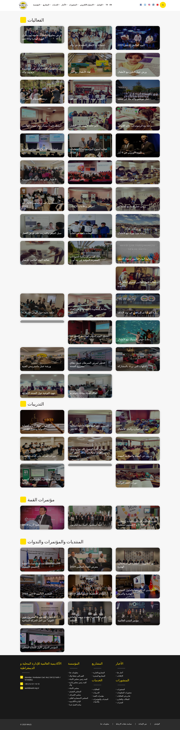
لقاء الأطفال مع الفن (80, 72)
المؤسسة (36, 5)
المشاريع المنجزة (99, 676)
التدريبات (96, 692)
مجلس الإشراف (75, 695)
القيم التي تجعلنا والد (76, 676)
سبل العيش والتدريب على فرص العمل (41, 233)
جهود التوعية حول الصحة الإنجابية (38, 393)
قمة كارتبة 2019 (30, 524)
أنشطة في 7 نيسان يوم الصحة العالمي (41, 125)
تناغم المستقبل (77, 179)
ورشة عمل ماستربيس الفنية (36, 366)
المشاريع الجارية (99, 672)
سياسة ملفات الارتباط (124, 724)
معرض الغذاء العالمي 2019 (84, 566)
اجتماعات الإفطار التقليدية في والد (87, 45)
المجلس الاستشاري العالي (78, 698)
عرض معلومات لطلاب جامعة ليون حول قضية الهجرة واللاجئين (42, 36)
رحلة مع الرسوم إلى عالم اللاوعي (135, 125)
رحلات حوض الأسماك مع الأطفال (134, 339)
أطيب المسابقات (126, 179)
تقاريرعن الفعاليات (123, 696)
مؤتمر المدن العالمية (128, 620)
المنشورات (73, 5)
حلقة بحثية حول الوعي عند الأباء (38, 312)
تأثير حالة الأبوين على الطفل (84, 125)
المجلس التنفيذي (75, 691)
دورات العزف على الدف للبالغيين (39, 455)
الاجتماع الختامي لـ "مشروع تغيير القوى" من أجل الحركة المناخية (38, 618)
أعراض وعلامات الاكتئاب (82, 206)
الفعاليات (96, 689)
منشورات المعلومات (124, 692)
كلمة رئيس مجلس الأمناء (78, 679)
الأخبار (63, 5)
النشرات (120, 702)
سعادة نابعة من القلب (81, 233)
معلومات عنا (73, 672)
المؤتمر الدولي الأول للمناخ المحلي (40, 647)
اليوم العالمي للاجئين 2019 (131, 45)
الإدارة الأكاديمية (75, 701)
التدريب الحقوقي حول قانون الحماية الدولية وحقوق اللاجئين (40, 427)
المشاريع (46, 5)
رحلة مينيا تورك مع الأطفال (131, 233)
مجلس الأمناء (74, 688)
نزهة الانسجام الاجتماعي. (35, 98)
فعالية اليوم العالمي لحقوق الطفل (135, 258)
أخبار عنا (120, 672)
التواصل (100, 5)
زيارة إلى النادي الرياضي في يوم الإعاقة (138, 312)
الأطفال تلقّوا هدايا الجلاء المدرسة (39, 179)
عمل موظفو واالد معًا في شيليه (134, 98)
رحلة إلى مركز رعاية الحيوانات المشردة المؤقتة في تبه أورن (85, 258)
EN (111, 5)
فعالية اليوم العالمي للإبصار (35, 260)
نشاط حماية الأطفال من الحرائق (86, 98)
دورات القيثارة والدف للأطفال (133, 429)
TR (107, 5)
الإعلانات (120, 676)
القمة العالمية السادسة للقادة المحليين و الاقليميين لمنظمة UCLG (137, 523)
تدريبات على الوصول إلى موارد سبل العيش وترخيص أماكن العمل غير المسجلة (88, 452)
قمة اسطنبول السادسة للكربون (86, 524)
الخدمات (55, 5)
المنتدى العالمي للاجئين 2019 (37, 593)
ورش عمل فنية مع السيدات (132, 206)
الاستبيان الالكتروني (87, 5)
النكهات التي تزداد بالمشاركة (132, 366)
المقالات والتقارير (123, 699)
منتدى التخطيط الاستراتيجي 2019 (87, 593)
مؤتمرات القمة (98, 696)
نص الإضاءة (143, 724)
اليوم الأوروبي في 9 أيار (130, 152)
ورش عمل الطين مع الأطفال (132, 72)
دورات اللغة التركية (127, 482)
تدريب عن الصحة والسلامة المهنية (135, 455)
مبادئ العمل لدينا (75, 705)
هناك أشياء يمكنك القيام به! (83, 393)
